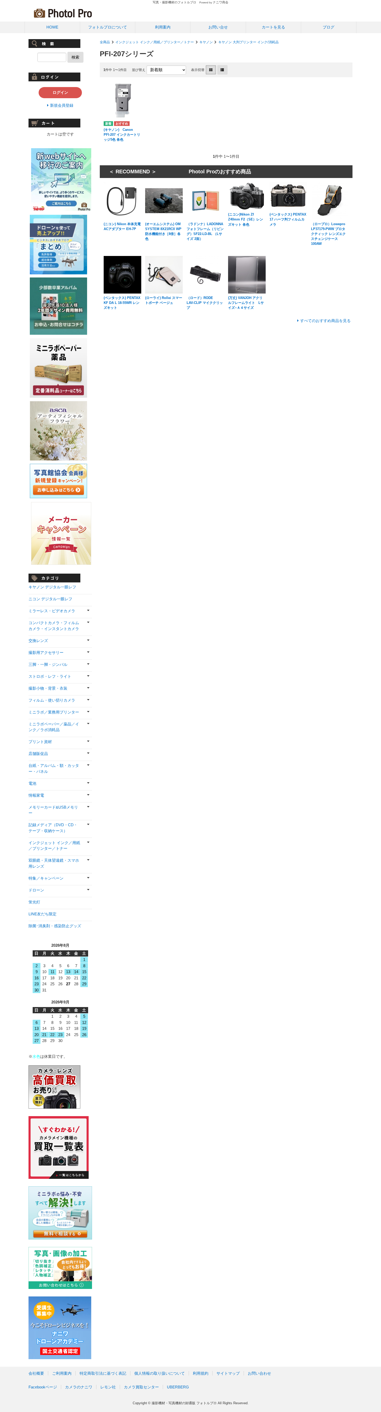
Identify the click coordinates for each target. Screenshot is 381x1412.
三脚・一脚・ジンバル (48, 664)
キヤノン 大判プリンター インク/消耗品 (248, 42)
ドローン (36, 890)
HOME (52, 27)
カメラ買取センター (141, 1387)
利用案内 (163, 27)
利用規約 (200, 1373)
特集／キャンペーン (46, 878)
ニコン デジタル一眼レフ (50, 599)
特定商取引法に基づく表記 (103, 1373)
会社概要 (36, 1373)
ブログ (328, 27)
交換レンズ (38, 640)
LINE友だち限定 (43, 914)
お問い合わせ (259, 1373)
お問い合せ (218, 27)
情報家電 (36, 795)
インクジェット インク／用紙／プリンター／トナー (154, 42)
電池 (32, 783)
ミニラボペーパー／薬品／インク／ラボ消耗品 (54, 727)
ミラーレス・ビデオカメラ (52, 611)
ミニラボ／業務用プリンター (54, 712)
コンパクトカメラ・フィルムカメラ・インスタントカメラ (54, 626)
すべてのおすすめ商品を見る (325, 320)
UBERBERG (178, 1387)
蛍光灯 (34, 902)
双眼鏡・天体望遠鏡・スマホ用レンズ (54, 863)
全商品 (105, 42)
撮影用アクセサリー (46, 652)
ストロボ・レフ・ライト (50, 676)
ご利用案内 (62, 1373)
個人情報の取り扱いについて (159, 1373)
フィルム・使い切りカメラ (52, 700)
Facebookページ (43, 1387)
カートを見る (273, 27)
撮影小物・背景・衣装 (48, 688)
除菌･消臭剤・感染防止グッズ (55, 926)
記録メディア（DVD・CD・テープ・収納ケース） (53, 828)
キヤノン (206, 42)
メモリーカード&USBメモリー (53, 810)
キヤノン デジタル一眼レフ (52, 587)
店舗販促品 (38, 753)
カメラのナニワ (78, 1387)
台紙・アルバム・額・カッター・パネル (54, 768)
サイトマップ (228, 1373)
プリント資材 (40, 741)
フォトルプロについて (107, 27)
